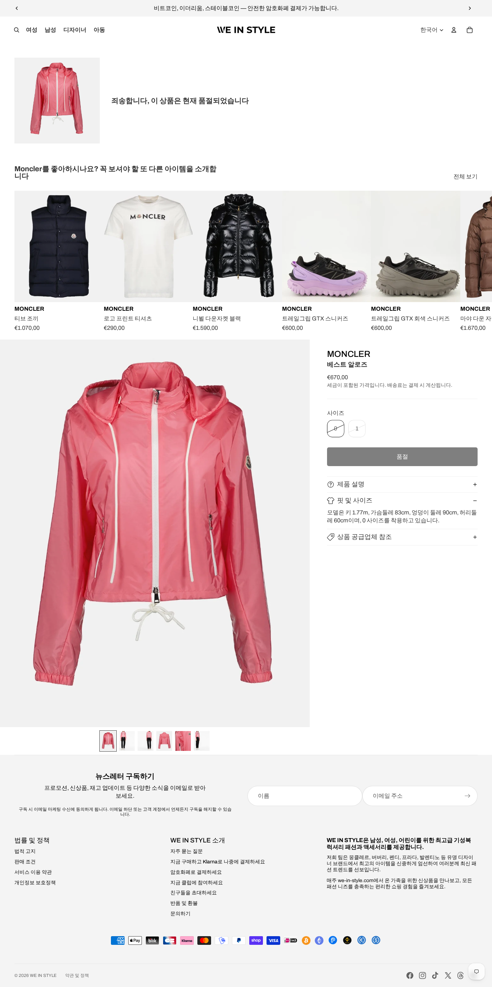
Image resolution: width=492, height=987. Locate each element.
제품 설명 (350, 484)
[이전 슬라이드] (17, 8)
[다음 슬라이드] (470, 8)
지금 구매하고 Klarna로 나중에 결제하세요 (217, 861)
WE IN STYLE (43, 975)
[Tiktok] (435, 975)
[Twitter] (448, 975)
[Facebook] (410, 975)
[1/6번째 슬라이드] (108, 741)
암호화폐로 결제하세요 (196, 872)
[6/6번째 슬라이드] (202, 741)
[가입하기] (467, 796)
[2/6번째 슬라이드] (127, 741)
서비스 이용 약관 (33, 872)
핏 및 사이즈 (354, 500)
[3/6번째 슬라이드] (145, 741)
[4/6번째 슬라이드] (164, 741)
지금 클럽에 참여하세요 (196, 882)
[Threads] (460, 975)
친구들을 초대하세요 (193, 892)
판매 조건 (25, 861)
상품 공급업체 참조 (364, 536)
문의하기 (180, 913)
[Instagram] (422, 975)
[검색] (16, 30)
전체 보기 (465, 176)
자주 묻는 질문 (186, 851)
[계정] (454, 30)
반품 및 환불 (184, 903)
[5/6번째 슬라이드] (183, 741)
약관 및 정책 (77, 975)
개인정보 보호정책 (35, 882)
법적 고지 (25, 851)
